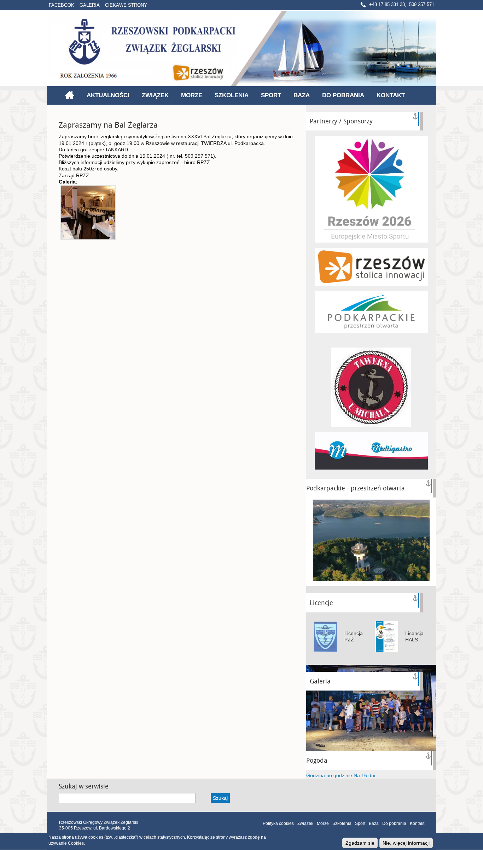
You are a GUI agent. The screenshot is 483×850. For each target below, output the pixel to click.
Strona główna (69, 95)
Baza (301, 95)
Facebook (61, 5)
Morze (191, 95)
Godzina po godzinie (329, 775)
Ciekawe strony (126, 5)
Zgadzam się (359, 843)
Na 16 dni (364, 775)
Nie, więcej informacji (406, 843)
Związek (155, 95)
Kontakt (391, 95)
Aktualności (108, 95)
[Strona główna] (241, 48)
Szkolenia (232, 95)
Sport (271, 95)
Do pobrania (343, 95)
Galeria (90, 5)
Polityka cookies (278, 823)
